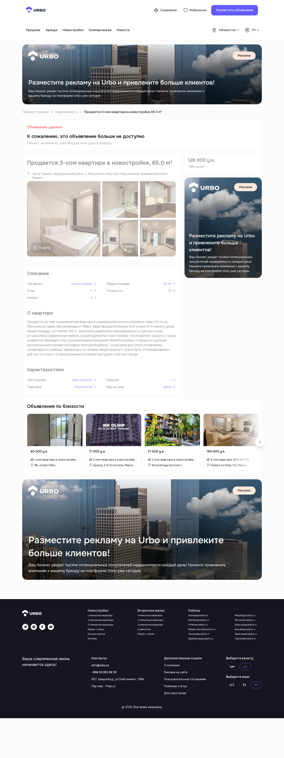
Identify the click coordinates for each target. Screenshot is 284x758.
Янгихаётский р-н (245, 620)
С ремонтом (144, 629)
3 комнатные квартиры (100, 624)
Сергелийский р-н (245, 638)
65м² (167, 284)
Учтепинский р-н (197, 624)
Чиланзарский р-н (198, 634)
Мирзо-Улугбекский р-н (201, 629)
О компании (172, 665)
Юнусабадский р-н (246, 624)
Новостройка (81, 284)
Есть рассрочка (96, 634)
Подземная (83, 387)
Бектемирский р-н (198, 620)
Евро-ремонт (82, 380)
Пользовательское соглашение (185, 679)
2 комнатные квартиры (100, 620)
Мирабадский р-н (245, 615)
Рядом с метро (96, 629)
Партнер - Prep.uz (104, 686)
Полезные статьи (175, 686)
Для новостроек (175, 693)
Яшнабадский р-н (245, 629)
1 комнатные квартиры (100, 615)
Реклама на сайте (176, 672)
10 (170, 291)
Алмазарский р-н (198, 615)
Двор (167, 387)
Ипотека (92, 638)
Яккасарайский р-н (246, 634)
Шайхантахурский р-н (200, 638)
